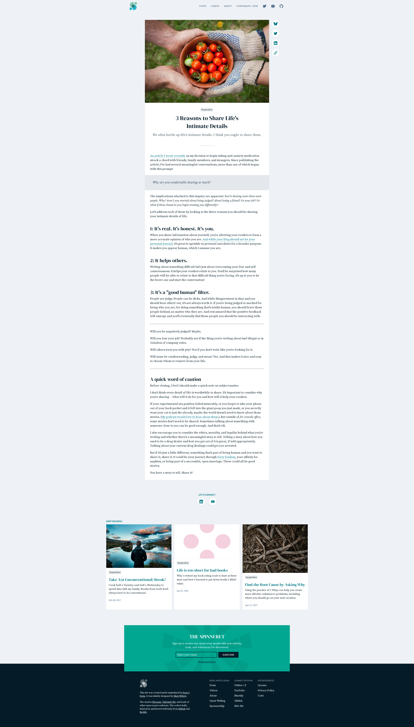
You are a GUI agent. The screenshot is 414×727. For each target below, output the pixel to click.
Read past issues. (207, 661)
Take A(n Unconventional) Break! (137, 579)
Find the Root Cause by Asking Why (275, 584)
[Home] (133, 6)
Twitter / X (240, 685)
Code (261, 695)
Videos (215, 6)
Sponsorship (217, 706)
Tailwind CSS (168, 702)
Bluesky (238, 695)
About (228, 6)
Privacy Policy (266, 690)
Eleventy (156, 702)
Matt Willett (180, 696)
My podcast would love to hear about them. (190, 417)
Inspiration (206, 109)
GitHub (181, 708)
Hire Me (239, 706)
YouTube (239, 690)
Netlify (143, 712)
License (262, 685)
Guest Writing (217, 700)
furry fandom (226, 457)
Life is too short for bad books (202, 570)
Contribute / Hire (247, 6)
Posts (202, 6)
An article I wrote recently (167, 156)
